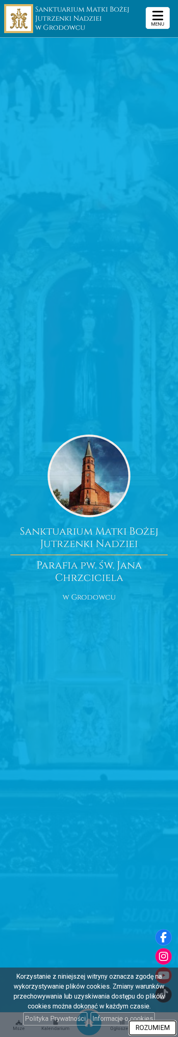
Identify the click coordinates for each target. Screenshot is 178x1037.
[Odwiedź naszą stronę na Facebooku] (163, 937)
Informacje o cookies (122, 1019)
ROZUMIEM (152, 1028)
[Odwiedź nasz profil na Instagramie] (163, 956)
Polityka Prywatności (55, 1019)
